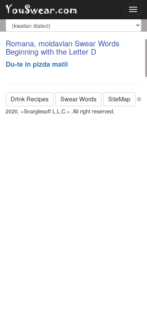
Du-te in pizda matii (37, 64)
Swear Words (78, 99)
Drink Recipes (30, 99)
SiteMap (119, 99)
